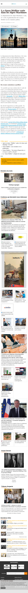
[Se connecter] (26, 3)
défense (3, 65)
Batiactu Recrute (18, 576)
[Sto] (21, 565)
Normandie (10, 96)
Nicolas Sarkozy (12, 109)
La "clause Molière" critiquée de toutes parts (14, 153)
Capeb (2, 127)
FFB (24, 125)
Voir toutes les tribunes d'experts (14, 512)
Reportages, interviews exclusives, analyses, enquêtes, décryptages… (13, 161)
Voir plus (14, 479)
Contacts (2, 576)
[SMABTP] (7, 565)
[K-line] (14, 565)
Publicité (2, 578)
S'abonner (14, 480)
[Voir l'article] (26, 252)
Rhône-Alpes (22, 96)
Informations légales (19, 578)
